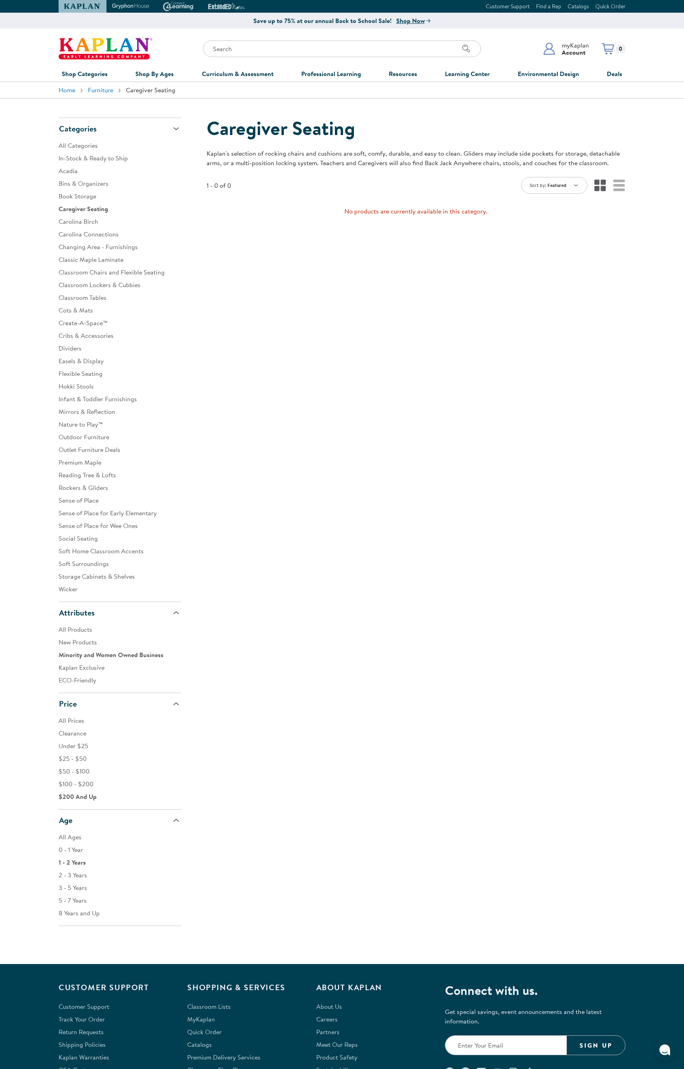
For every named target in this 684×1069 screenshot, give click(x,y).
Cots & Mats (76, 310)
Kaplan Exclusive (81, 667)
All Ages (70, 837)
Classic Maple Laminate (91, 259)
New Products (78, 642)
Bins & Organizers (83, 183)
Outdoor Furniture (84, 437)
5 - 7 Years (73, 900)
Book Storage (77, 196)
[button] (566, 49)
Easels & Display (81, 360)
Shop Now (410, 20)
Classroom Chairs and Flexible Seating (112, 272)
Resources (403, 73)
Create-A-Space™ (83, 322)
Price (68, 703)
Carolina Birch (78, 221)
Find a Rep (548, 6)
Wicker (68, 589)
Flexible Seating (81, 373)
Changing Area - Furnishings (98, 246)
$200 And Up (78, 796)
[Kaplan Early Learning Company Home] (105, 48)
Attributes (77, 612)
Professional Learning (331, 73)
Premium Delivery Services (223, 1057)
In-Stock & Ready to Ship (93, 158)
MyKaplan (201, 1019)
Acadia (68, 170)
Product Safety (336, 1057)
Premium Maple (80, 462)
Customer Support (508, 6)
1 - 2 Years (72, 862)
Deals (614, 73)
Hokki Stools (76, 386)
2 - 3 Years (73, 875)
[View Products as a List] (619, 185)
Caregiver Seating (83, 208)
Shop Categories (85, 73)
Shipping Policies (82, 1044)
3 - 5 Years (73, 887)
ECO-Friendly (77, 680)
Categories (78, 128)
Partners (328, 1031)
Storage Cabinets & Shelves (97, 576)
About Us (329, 1006)
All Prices (71, 720)
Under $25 (73, 745)
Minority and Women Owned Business (111, 654)
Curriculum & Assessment (238, 73)
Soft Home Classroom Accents (101, 551)
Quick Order (610, 6)
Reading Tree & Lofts (87, 475)
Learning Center (467, 73)
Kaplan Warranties (84, 1057)
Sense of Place (79, 500)
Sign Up (596, 1045)
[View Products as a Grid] (600, 185)
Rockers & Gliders (83, 487)
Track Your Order (82, 1019)
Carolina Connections (89, 234)
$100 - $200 (76, 783)
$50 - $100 (74, 771)
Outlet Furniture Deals (89, 449)
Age (65, 820)
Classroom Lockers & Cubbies (100, 284)
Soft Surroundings (84, 563)
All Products (75, 629)
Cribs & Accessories (86, 335)
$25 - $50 (73, 758)
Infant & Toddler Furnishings (98, 398)
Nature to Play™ (81, 424)
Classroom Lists (209, 1006)
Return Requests (81, 1031)
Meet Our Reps (337, 1044)
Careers (327, 1019)
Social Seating (78, 538)
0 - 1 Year (71, 849)
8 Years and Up (79, 913)
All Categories (78, 145)
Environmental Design (548, 73)
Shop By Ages (154, 73)
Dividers (70, 348)
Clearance (72, 733)
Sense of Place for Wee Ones (98, 525)
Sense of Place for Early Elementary (108, 513)
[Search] (466, 48)
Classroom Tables (82, 297)
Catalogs (578, 6)
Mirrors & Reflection (87, 411)
